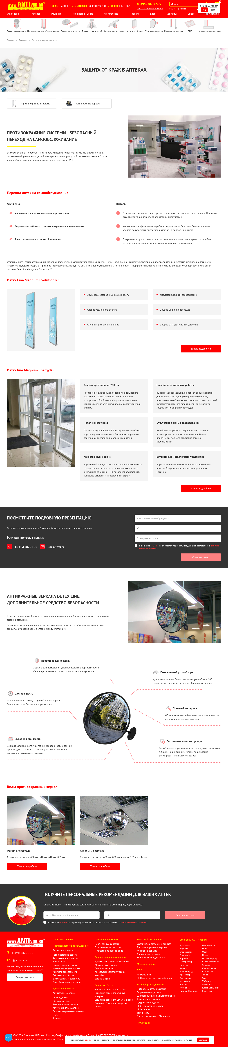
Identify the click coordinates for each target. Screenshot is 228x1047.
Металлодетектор (146, 964)
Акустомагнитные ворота (65, 958)
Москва (183, 8)
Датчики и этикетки (63, 988)
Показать (7, 1043)
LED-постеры (143, 1009)
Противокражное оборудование (71, 945)
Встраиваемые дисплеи (149, 992)
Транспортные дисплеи (148, 999)
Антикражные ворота (63, 950)
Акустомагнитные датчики (66, 1007)
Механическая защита (106, 965)
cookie (88, 1039)
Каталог (36, 13)
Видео (191, 13)
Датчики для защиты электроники (112, 961)
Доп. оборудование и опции (67, 982)
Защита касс (59, 961)
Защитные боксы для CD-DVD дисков (114, 999)
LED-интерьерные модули (150, 1005)
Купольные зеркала (147, 950)
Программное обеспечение (109, 950)
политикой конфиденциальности (133, 922)
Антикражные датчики (64, 992)
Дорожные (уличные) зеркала (152, 947)
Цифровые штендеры (148, 1002)
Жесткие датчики (61, 1001)
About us (213, 13)
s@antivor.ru (56, 547)
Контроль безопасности (65, 971)
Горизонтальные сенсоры (108, 947)
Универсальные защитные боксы (111, 989)
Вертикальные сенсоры (107, 943)
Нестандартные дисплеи (150, 984)
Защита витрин (102, 978)
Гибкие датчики (60, 997)
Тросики (57, 1018)
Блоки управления (104, 968)
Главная (10, 40)
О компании (13, 13)
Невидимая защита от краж (66, 968)
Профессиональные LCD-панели (153, 1016)
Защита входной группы (65, 965)
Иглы (55, 1014)
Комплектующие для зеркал (151, 957)
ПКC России (143, 1022)
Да (204, 9)
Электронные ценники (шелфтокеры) (156, 995)
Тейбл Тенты (143, 1012)
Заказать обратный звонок (150, 8)
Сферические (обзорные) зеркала (154, 943)
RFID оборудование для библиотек (154, 978)
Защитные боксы (104, 985)
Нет (213, 9)
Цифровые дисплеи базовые (151, 988)
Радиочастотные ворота (65, 954)
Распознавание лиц (63, 939)
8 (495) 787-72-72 (26, 547)
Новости (134, 13)
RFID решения (144, 974)
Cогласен (203, 1039)
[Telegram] (8, 1038)
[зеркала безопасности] (41, 820)
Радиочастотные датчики (65, 1004)
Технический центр (82, 13)
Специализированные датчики (68, 1011)
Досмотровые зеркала (148, 954)
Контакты (171, 13)
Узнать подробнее (201, 348)
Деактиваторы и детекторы (66, 978)
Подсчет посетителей (106, 939)
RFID (139, 970)
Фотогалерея (111, 13)
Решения (56, 13)
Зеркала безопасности (149, 939)
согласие (155, 545)
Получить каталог (25, 977)
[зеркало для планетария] (114, 820)
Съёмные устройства (63, 975)
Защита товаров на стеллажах (111, 957)
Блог (152, 13)
